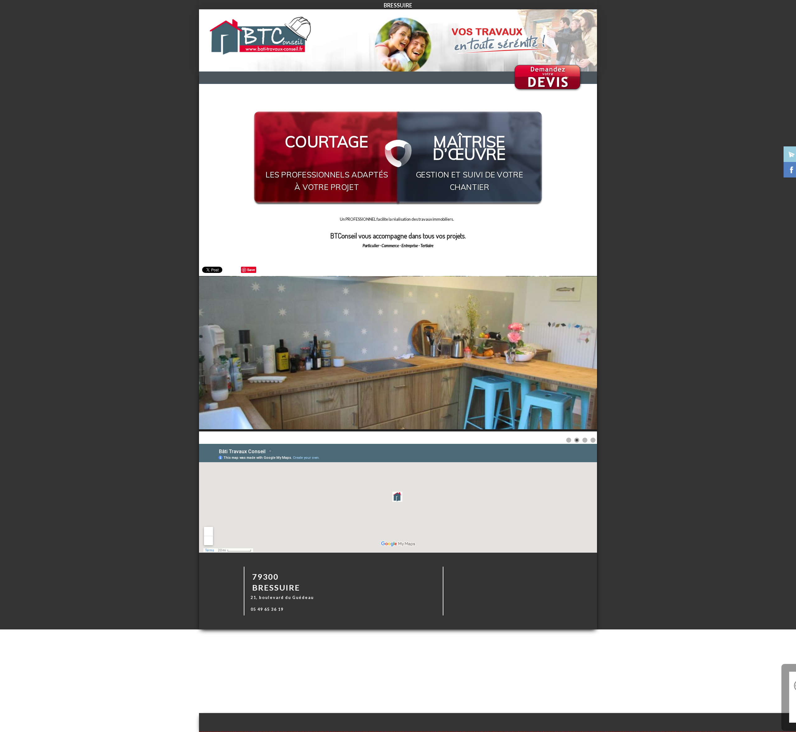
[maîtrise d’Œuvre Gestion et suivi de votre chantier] (469, 117)
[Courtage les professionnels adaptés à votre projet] (327, 117)
